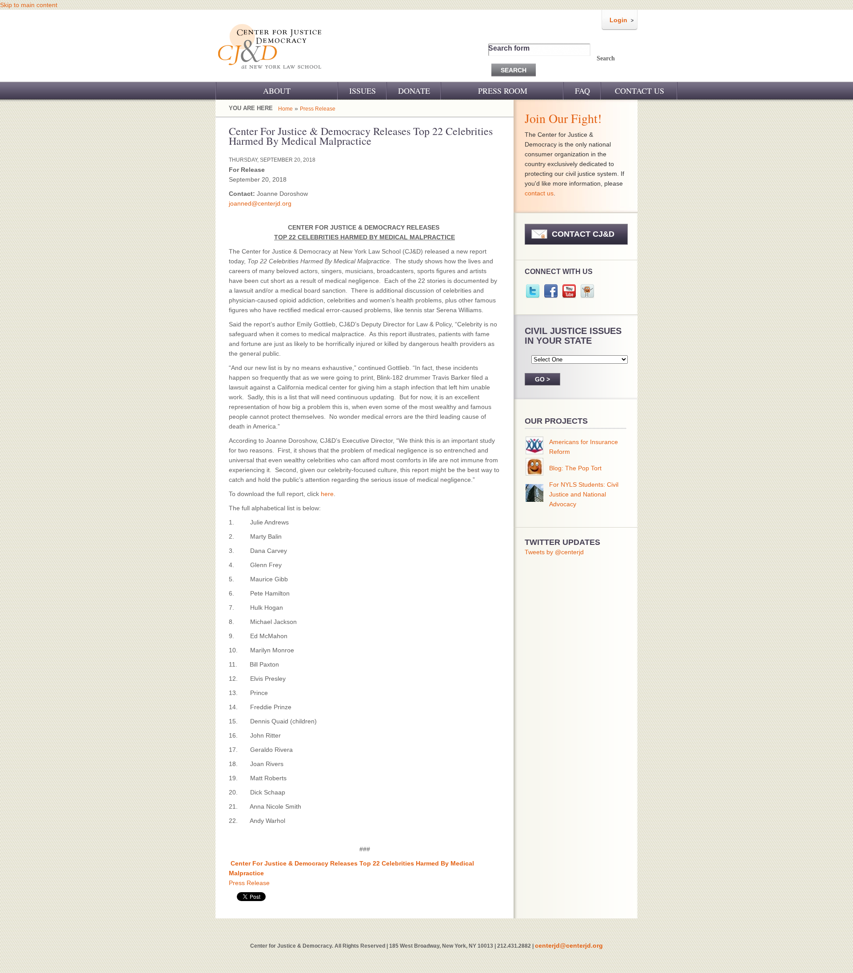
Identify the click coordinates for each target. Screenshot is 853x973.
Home (285, 109)
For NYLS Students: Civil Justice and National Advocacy (583, 494)
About (277, 90)
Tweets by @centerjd (554, 552)
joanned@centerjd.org (260, 203)
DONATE (414, 90)
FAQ (582, 90)
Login (618, 20)
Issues (362, 90)
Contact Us (639, 90)
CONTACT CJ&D (583, 234)
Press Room (502, 90)
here (327, 493)
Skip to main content (28, 4)
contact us (539, 193)
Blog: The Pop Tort (575, 468)
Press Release (317, 109)
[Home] (270, 74)
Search (606, 58)
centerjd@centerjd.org (569, 945)
